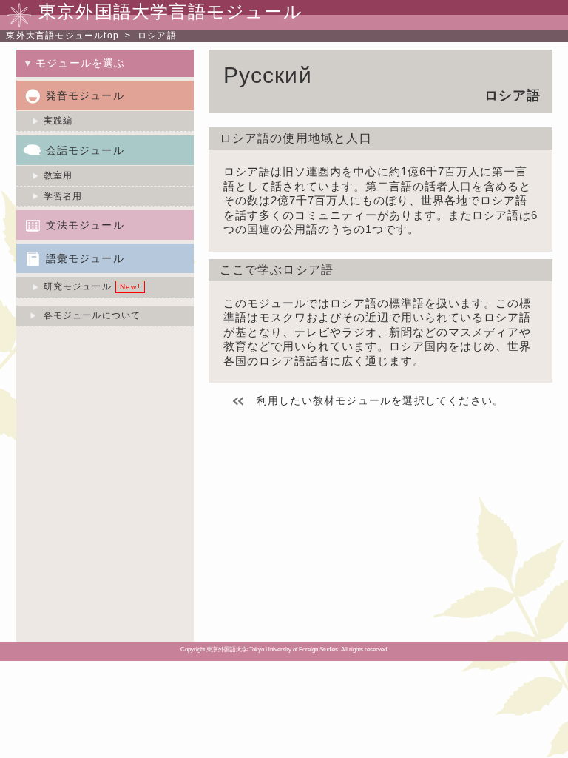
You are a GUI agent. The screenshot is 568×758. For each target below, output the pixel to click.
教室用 (58, 175)
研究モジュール (78, 286)
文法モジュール (85, 225)
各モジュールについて (92, 315)
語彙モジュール (85, 258)
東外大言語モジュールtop (62, 35)
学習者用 (63, 196)
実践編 (58, 120)
